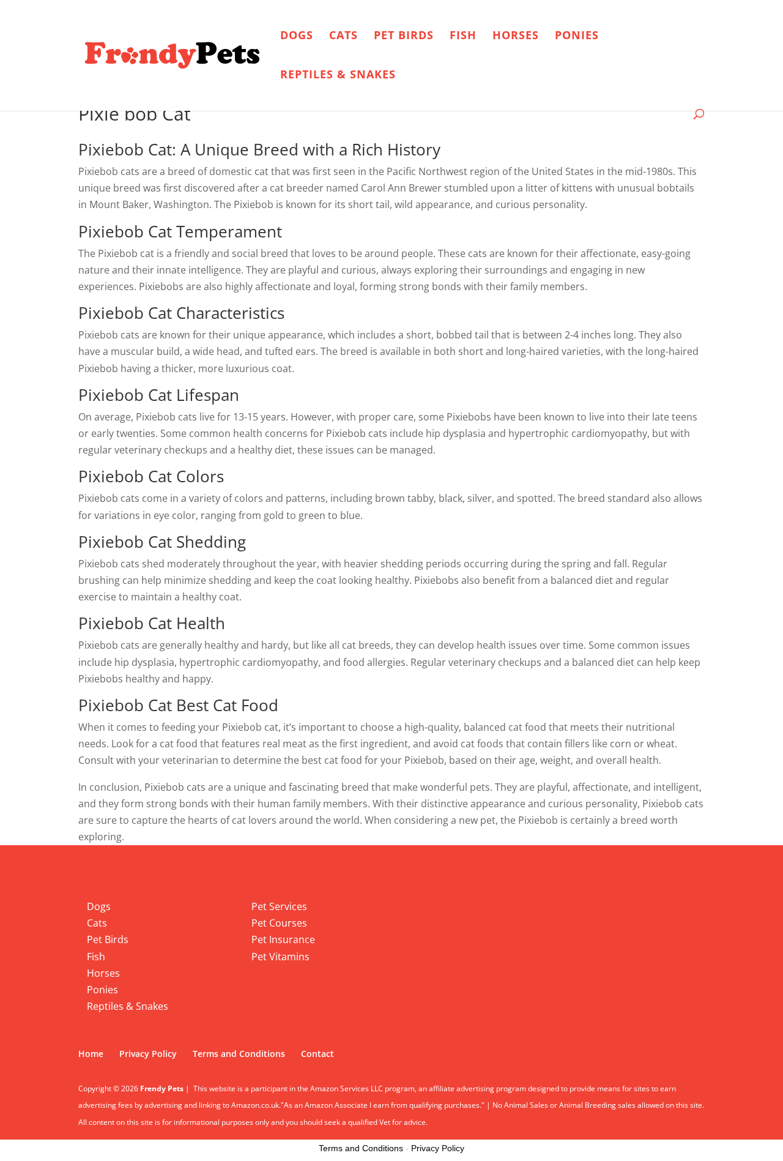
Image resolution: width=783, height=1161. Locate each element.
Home (90, 1053)
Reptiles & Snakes (338, 75)
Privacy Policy (148, 1053)
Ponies (577, 36)
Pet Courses (279, 923)
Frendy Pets (162, 1088)
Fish (463, 36)
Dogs (296, 36)
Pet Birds (404, 36)
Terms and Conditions (239, 1053)
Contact (317, 1053)
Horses (515, 36)
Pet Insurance (283, 939)
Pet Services (279, 906)
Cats (343, 36)
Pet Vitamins (280, 956)
